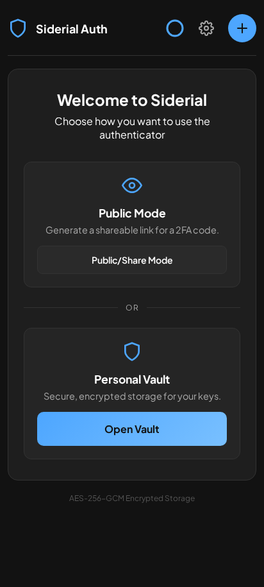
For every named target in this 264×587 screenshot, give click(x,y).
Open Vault (132, 429)
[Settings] (206, 28)
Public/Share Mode (132, 260)
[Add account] (242, 28)
